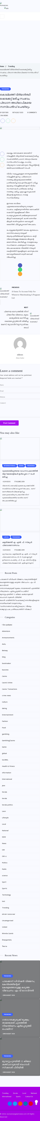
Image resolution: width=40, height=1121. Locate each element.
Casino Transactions (9, 689)
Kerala (4, 792)
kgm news (7, 481)
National (5, 831)
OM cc (4, 856)
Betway (5, 651)
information (6, 773)
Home (2, 66)
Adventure (6, 631)
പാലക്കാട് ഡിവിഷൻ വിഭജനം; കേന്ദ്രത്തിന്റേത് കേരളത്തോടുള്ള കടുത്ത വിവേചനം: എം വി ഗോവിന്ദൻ (18, 583)
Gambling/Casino (8, 741)
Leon (4, 811)
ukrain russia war (8, 914)
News (4, 844)
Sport (4, 882)
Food (4, 728)
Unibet (4, 927)
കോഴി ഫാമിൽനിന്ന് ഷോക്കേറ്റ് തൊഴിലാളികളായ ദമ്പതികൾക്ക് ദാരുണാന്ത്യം (19, 602)
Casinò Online (7, 683)
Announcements (8, 638)
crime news (6, 696)
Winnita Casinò (7, 934)
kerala (4, 799)
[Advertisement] (20, 42)
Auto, (4, 644)
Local (4, 824)
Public (4, 869)
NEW (4, 837)
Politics (4, 863)
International (7, 779)
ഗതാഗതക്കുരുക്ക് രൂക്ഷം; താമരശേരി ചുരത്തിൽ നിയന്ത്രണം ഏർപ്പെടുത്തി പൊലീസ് (19, 590)
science (5, 876)
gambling (5, 734)
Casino (4, 676)
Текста (4, 946)
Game (4, 747)
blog (3, 657)
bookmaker (6, 664)
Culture (4, 702)
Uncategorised (7, 921)
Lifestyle (5, 818)
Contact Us (29, 1096)
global (4, 754)
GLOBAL (5, 760)
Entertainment (7, 715)
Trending (11, 66)
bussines (5, 670)
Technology (6, 895)
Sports (4, 889)
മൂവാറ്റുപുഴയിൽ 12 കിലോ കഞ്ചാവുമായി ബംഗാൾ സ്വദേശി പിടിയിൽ (16, 596)
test (3, 901)
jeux (3, 786)
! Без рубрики (7, 625)
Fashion (5, 721)
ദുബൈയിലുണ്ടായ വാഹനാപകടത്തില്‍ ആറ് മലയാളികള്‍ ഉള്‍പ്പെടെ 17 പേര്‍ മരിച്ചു (20, 474)
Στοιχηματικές (7, 940)
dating (4, 709)
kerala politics (7, 805)
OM (3, 850)
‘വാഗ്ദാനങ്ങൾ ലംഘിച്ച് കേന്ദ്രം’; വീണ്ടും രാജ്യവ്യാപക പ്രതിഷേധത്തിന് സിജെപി (16, 608)
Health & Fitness (8, 766)
